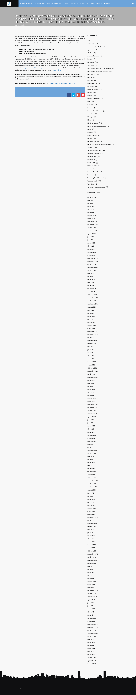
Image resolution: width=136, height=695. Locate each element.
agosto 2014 (91, 636)
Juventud (90, 114)
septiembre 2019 (92, 450)
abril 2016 (90, 575)
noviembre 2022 (92, 334)
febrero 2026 (91, 215)
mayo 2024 (91, 279)
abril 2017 (90, 539)
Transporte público (93, 172)
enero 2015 (91, 621)
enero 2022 (91, 365)
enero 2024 (91, 292)
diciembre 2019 (92, 441)
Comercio (90, 65)
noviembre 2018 (92, 481)
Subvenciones (92, 166)
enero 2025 (91, 255)
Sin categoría (91, 156)
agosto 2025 (91, 234)
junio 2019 (90, 459)
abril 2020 (90, 429)
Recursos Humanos (93, 141)
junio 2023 (90, 313)
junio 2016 (90, 569)
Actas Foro (90, 44)
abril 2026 (90, 209)
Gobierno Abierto (55, 3)
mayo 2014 (91, 642)
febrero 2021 (91, 398)
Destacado (90, 83)
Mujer (89, 129)
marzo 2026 (91, 212)
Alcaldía (90, 53)
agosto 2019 (91, 453)
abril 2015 (90, 612)
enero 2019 (91, 475)
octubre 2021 (91, 374)
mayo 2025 (91, 243)
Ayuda (108, 3)
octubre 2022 (91, 337)
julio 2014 (90, 639)
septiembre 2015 (92, 597)
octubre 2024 (91, 264)
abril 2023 (90, 319)
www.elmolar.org (56, 70)
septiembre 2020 (92, 414)
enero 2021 (91, 401)
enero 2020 (91, 438)
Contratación (91, 74)
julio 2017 (90, 530)
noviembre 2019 (92, 444)
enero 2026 (91, 218)
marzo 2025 (91, 249)
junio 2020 (90, 423)
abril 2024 (90, 283)
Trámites (84, 3)
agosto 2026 (91, 197)
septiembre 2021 (92, 377)
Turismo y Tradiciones (94, 178)
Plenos (89, 138)
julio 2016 (90, 566)
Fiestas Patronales (93, 99)
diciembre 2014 (92, 624)
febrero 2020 (91, 435)
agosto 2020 (91, 417)
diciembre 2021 (92, 368)
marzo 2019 (91, 469)
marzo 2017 (91, 542)
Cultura (89, 77)
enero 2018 (91, 511)
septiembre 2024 (92, 267)
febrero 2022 (91, 362)
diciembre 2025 (92, 222)
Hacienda (90, 105)
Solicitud (90, 160)
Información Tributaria (94, 111)
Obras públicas (92, 135)
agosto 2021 (91, 380)
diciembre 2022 (92, 331)
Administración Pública (95, 47)
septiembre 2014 (92, 633)
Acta (88, 41)
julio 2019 (90, 456)
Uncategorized (92, 181)
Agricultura (91, 50)
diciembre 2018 (92, 478)
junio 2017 (90, 533)
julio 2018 (90, 493)
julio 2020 (90, 420)
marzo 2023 (91, 322)
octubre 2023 (91, 301)
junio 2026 (90, 203)
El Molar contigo (92, 89)
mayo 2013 (91, 655)
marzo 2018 (91, 505)
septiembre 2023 (92, 304)
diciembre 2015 (92, 587)
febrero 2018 (91, 508)
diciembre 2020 (92, 404)
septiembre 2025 (92, 231)
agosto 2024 (91, 270)
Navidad (90, 132)
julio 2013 (90, 651)
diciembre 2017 (92, 514)
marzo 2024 (91, 286)
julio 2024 (90, 273)
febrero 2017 (91, 545)
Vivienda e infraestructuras (96, 187)
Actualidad (97, 3)
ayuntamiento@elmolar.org (33, 68)
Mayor (89, 120)
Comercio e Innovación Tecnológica (99, 68)
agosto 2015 (91, 600)
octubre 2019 (91, 447)
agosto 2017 (91, 526)
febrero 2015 (91, 618)
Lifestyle (90, 117)
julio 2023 (90, 310)
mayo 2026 (91, 206)
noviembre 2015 (92, 591)
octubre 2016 (91, 557)
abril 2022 (90, 356)
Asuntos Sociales (93, 56)
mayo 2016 (91, 572)
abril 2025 (90, 246)
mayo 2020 (91, 426)
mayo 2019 (91, 462)
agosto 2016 (91, 563)
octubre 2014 (91, 630)
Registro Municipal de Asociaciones (99, 144)
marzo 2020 (91, 432)
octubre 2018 (91, 484)
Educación (90, 86)
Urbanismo (91, 184)
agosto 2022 (91, 343)
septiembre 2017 (92, 523)
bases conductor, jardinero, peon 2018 (62, 83)
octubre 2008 (91, 658)
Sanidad (90, 147)
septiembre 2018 (92, 487)
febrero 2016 (91, 581)
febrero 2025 (91, 252)
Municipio (40, 3)
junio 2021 (90, 386)
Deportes (90, 80)
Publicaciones (71, 3)
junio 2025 (90, 240)
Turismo (90, 175)
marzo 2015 (91, 615)
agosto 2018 (91, 490)
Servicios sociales (93, 153)
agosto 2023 (91, 307)
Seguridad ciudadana (94, 150)
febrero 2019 (91, 472)
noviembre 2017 (92, 517)
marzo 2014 (91, 645)
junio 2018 (90, 496)
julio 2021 (90, 383)
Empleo (89, 92)
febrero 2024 (91, 289)
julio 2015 (90, 603)
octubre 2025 (91, 228)
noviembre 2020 (92, 408)
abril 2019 (90, 465)
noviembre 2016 (92, 554)
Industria (90, 108)
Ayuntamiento (27, 3)
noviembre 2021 (92, 371)
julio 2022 (90, 347)
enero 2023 (91, 328)
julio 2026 (90, 200)
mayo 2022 (91, 353)
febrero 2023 (91, 325)
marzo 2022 (91, 359)
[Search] (133, 3)
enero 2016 (91, 584)
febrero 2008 (91, 664)
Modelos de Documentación (96, 126)
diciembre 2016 (92, 551)
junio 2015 (90, 606)
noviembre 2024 (92, 261)
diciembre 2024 (92, 258)
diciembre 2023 (92, 295)
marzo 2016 (91, 578)
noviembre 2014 (92, 627)
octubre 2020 (91, 411)
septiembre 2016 (92, 560)
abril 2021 (90, 392)
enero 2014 (91, 648)
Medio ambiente (92, 123)
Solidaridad (91, 163)
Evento (89, 95)
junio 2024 (90, 276)
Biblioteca (90, 62)
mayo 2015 (91, 609)
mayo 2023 (91, 316)
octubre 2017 (91, 520)
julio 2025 (90, 237)
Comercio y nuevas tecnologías (97, 71)
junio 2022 (90, 350)
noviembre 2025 (92, 225)
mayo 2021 (91, 389)
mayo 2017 (91, 536)
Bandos (89, 59)
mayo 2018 (91, 499)
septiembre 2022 (92, 340)
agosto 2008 (91, 661)
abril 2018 (90, 502)
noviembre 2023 (92, 298)
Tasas (89, 169)
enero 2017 (91, 548)
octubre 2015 (91, 594)
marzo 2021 (91, 395)
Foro (88, 102)
